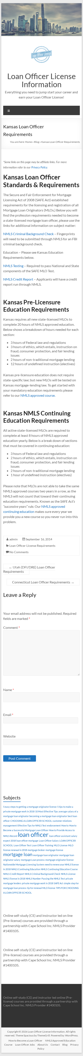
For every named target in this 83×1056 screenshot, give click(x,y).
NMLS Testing (13, 266)
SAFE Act (58, 883)
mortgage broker (36, 850)
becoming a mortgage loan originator (48, 816)
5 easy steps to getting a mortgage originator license (30, 806)
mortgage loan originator (46, 855)
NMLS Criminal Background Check (28, 234)
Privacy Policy (39, 167)
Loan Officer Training (42, 845)
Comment (11, 627)
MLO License (60, 845)
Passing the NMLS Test (53, 878)
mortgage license (54, 850)
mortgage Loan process (33, 859)
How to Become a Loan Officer (25, 1040)
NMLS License (68, 873)
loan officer (33, 834)
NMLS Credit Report (18, 279)
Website (9, 736)
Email (8, 715)
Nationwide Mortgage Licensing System (23, 864)
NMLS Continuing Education (25, 869)
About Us (42, 1044)
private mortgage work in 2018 (37, 883)
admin (13, 539)
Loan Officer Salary (49, 840)
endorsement (54, 825)
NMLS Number (33, 878)
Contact (55, 1044)
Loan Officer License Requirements (32, 545)
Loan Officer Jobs (25, 1044)
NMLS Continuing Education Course (59, 869)
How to (65, 825)
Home (28, 141)
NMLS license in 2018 (14, 878)
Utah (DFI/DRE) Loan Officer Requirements (29, 569)
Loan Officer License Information (41, 80)
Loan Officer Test (22, 845)
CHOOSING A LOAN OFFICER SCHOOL (31, 820)
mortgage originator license (59, 859)
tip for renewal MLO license (41, 888)
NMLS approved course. (37, 395)
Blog (36, 141)
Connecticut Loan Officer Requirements (43, 582)
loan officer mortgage (27, 840)
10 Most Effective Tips (46, 811)
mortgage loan (17, 854)
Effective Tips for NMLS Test (31, 825)
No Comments (19, 552)
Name (8, 690)
